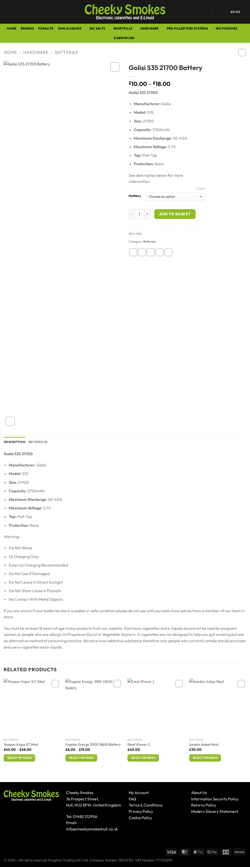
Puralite (45, 28)
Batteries (66, 52)
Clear (200, 188)
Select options (19, 758)
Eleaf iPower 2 (138, 744)
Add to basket (175, 213)
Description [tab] (14, 442)
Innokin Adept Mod (203, 744)
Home (11, 28)
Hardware (149, 28)
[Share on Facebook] (133, 252)
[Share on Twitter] (142, 252)
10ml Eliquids (69, 28)
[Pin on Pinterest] (160, 252)
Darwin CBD (124, 38)
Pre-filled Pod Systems (187, 28)
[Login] (218, 12)
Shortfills (122, 28)
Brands (27, 28)
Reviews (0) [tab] (38, 442)
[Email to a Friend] (151, 252)
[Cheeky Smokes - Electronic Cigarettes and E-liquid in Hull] (125, 12)
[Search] (17, 11)
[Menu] (7, 12)
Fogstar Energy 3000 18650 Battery (93, 744)
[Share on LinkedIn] (168, 252)
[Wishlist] (205, 12)
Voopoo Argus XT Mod (21, 744)
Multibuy (135, 196)
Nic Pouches (226, 28)
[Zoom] (10, 421)
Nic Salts (97, 28)
